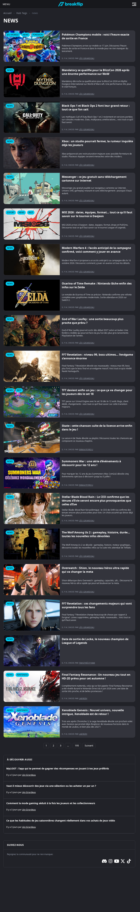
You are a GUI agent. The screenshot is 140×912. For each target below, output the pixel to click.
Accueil (7, 13)
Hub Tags (21, 13)
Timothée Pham (87, 663)
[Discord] (104, 861)
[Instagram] (110, 861)
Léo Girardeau (86, 58)
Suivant (89, 745)
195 (77, 745)
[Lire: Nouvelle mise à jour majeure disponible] (69, 46)
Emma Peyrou (86, 449)
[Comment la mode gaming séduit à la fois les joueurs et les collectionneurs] (69, 807)
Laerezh (83, 698)
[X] (122, 861)
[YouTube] (116, 861)
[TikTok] (129, 861)
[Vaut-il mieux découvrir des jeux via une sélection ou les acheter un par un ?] (69, 790)
